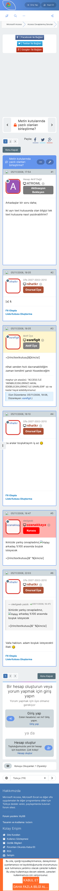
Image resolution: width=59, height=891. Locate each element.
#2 (52, 272)
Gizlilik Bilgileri (14, 843)
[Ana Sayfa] (7, 16)
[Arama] (15, 16)
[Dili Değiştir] (52, 778)
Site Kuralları (13, 834)
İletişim (10, 855)
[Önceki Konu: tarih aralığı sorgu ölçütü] (7, 125)
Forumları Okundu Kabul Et (21, 847)
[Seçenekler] (41, 162)
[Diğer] (24, 16)
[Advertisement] (29, 85)
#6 (51, 573)
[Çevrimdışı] (8, 181)
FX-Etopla (11, 310)
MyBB (22, 816)
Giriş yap (34, 723)
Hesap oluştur (25, 753)
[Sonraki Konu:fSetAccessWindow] (52, 125)
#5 (51, 513)
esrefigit (26, 398)
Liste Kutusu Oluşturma (19, 314)
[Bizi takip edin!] (52, 16)
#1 (52, 171)
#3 (51, 328)
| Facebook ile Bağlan (31, 37)
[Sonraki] (15, 141)
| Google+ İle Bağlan (30, 49)
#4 (51, 414)
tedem (29, 822)
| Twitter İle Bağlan (30, 43)
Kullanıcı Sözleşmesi (17, 838)
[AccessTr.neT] (8, 4)
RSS (9, 851)
